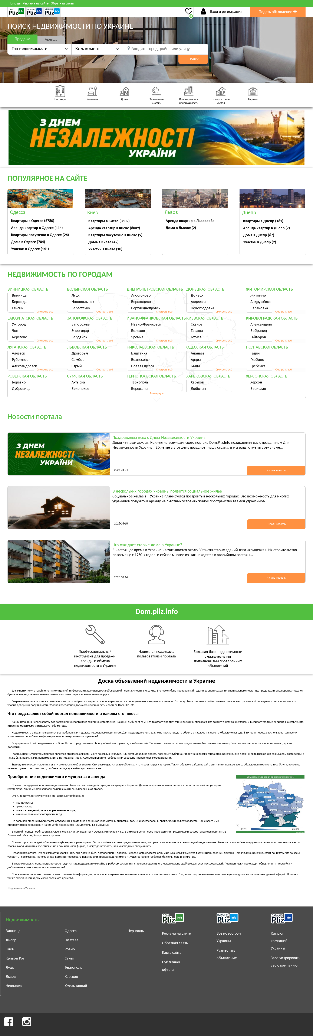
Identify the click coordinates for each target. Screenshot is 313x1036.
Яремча (137, 337)
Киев (10, 949)
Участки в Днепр (259, 242)
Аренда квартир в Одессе (37, 228)
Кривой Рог (15, 959)
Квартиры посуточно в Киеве (115, 235)
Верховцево (141, 302)
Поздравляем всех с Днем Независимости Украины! (160, 438)
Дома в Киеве (103, 242)
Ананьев (198, 354)
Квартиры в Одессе (32, 221)
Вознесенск (140, 360)
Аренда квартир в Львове (190, 221)
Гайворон (258, 337)
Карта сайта (171, 953)
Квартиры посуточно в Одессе (40, 235)
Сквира (196, 325)
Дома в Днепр (258, 235)
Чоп (15, 331)
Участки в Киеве (105, 249)
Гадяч (255, 354)
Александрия (261, 325)
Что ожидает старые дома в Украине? (147, 545)
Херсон (256, 382)
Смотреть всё (45, 311)
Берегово (19, 337)
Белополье (80, 389)
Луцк (75, 296)
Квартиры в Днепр (263, 221)
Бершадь (19, 302)
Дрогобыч (80, 354)
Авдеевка (198, 302)
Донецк (197, 296)
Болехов (138, 331)
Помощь (15, 3)
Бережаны (139, 389)
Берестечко (81, 308)
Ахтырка (78, 382)
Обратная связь (62, 3)
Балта (195, 366)
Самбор (78, 360)
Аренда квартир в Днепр (266, 228)
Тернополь (139, 382)
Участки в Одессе (30, 249)
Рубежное (20, 360)
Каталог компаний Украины (279, 941)
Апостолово (141, 296)
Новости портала (34, 417)
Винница (19, 296)
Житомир (258, 296)
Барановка (259, 308)
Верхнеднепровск (145, 308)
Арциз (196, 360)
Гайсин (17, 308)
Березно (19, 382)
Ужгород (19, 325)
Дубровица (21, 389)
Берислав (258, 389)
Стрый (77, 366)
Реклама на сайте (36, 3)
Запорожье (81, 325)
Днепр (11, 940)
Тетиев (196, 337)
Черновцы (136, 931)
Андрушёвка (260, 302)
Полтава (71, 940)
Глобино (257, 360)
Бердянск (79, 337)
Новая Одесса (142, 366)
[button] (97, 49)
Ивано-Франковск (146, 325)
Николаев (14, 986)
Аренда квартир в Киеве (114, 228)
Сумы (69, 959)
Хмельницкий (76, 986)
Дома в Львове (181, 228)
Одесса (71, 931)
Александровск (24, 366)
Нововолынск (83, 302)
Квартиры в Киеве (109, 221)
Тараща (197, 331)
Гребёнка (258, 366)
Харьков (197, 382)
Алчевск (18, 354)
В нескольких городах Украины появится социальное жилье (167, 491)
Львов (11, 977)
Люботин (198, 389)
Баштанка (139, 354)
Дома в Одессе (28, 242)
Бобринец (258, 331)
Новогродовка (202, 308)
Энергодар (80, 331)
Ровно (70, 949)
